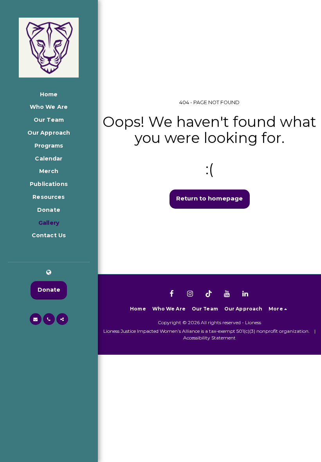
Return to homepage (209, 198)
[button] (35, 319)
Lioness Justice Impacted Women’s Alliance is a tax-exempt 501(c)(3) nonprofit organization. (206, 331)
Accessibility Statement (209, 338)
